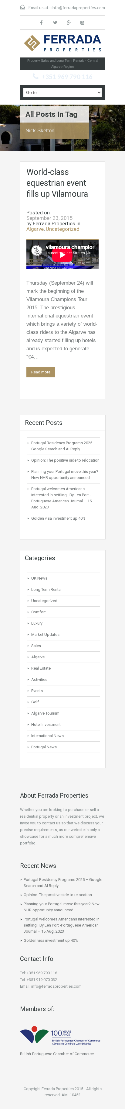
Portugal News (44, 747)
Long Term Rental (46, 589)
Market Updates (45, 634)
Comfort (38, 612)
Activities (39, 679)
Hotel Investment (46, 724)
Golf (35, 702)
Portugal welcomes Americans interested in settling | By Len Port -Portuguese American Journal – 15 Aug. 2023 (62, 925)
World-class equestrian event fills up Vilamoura (57, 183)
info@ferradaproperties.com (78, 7)
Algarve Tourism (45, 713)
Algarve (35, 229)
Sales (36, 645)
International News (47, 735)
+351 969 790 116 (67, 76)
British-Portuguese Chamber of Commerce (57, 1054)
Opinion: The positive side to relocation (65, 460)
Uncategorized (62, 229)
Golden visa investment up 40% (58, 518)
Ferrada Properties (54, 223)
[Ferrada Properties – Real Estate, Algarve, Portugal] (62, 45)
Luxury (36, 623)
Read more (40, 372)
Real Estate (41, 668)
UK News (39, 578)
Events (37, 690)
